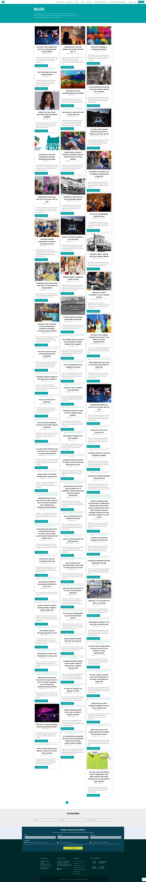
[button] (60, 2)
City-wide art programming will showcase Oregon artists (73, 616)
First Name (59, 834)
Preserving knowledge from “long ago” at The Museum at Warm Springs (47, 286)
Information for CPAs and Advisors (66, 842)
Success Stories (104, 135)
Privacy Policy (79, 879)
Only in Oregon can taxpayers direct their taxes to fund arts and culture (72, 565)
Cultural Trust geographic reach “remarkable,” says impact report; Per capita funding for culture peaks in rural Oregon (99, 776)
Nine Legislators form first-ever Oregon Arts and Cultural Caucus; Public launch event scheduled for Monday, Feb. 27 (47, 533)
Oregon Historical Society (79, 867)
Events (75, 53)
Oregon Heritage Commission (80, 865)
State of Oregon (77, 871)
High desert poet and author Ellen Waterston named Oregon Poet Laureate (73, 342)
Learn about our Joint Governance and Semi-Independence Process (47, 157)
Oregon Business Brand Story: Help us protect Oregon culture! (73, 712)
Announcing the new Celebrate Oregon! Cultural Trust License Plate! (99, 706)
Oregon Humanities (78, 863)
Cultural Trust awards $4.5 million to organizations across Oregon (47, 49)
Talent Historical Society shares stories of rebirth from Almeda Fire (47, 608)
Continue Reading (41, 65)
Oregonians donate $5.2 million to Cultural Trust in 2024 (46, 199)
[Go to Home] (3, 2)
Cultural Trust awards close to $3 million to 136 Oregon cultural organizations (47, 451)
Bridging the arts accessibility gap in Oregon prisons (99, 295)
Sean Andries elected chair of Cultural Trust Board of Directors (99, 365)
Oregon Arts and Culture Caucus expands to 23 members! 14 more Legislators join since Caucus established (73, 491)
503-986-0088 (46, 867)
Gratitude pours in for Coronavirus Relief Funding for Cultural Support (99, 732)
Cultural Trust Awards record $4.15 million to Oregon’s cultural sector (99, 132)
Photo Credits (85, 879)
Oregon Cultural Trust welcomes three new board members (47, 114)
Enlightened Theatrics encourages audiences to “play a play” (46, 584)
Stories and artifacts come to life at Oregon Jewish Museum (73, 413)
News (51, 53)
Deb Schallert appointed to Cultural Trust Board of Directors (73, 591)
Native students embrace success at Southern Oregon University (47, 425)
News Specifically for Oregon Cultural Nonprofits (100, 842)
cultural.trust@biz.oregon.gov (46, 865)
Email (26, 834)
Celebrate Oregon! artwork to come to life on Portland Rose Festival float (73, 462)
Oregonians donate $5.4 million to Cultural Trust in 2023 (99, 407)
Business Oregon (77, 873)
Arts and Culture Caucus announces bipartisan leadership (47, 354)
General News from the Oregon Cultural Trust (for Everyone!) (37, 842)
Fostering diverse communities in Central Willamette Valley (47, 242)
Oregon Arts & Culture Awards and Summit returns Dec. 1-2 (72, 49)
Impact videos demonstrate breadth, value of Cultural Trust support (47, 751)
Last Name (92, 834)
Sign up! (73, 848)
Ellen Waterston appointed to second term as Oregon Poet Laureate (99, 89)
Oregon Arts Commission (79, 861)
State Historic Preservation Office (80, 869)
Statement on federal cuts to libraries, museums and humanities (99, 174)
